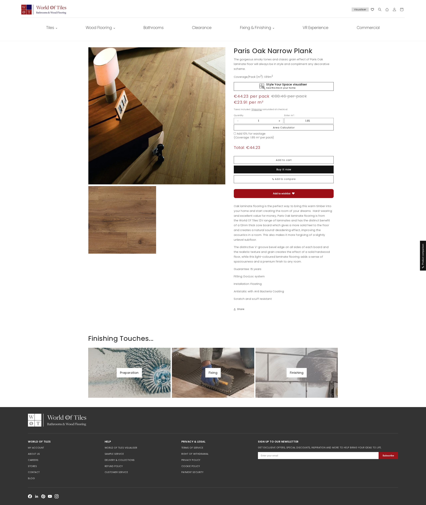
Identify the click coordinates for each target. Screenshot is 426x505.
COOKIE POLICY (190, 466)
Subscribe (388, 455)
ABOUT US (34, 454)
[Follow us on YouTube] (50, 496)
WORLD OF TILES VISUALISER (121, 447)
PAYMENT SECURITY (192, 472)
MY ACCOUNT (36, 447)
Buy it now (283, 169)
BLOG (31, 478)
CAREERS (33, 460)
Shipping (256, 109)
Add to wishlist (281, 193)
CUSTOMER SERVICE (116, 472)
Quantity (238, 115)
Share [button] (240, 309)
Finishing (296, 373)
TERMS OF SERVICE (192, 447)
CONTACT (34, 472)
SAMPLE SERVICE (114, 454)
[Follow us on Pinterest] (43, 496)
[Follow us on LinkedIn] (37, 496)
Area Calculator (284, 127)
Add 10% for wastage (251, 134)
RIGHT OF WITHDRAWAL (195, 454)
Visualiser (360, 9)
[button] (379, 9)
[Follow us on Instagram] (57, 496)
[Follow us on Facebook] (30, 496)
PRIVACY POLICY (190, 460)
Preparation (129, 373)
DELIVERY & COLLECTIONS (120, 460)
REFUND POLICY (114, 466)
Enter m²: (289, 115)
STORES (32, 466)
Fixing (213, 373)
